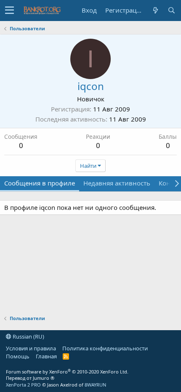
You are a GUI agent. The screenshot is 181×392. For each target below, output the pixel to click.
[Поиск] (171, 10)
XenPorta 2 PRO (23, 384)
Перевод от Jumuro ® (30, 378)
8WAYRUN (95, 384)
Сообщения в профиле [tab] (39, 183)
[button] (9, 10)
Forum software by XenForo (67, 371)
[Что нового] (155, 10)
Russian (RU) (27, 336)
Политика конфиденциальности (105, 348)
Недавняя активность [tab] (116, 183)
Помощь (17, 356)
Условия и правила (31, 348)
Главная (46, 356)
